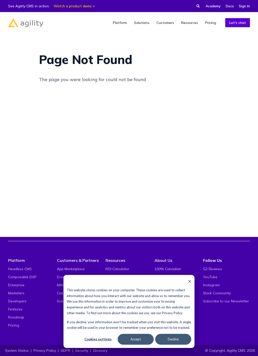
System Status (17, 350)
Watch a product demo (73, 6)
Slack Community (217, 293)
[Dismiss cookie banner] (189, 281)
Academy (213, 6)
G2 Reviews (212, 269)
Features (15, 309)
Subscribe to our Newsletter (226, 301)
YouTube (210, 277)
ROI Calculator (117, 269)
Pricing (13, 325)
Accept (136, 339)
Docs (230, 6)
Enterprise (16, 285)
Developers (17, 301)
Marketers (16, 293)
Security (81, 350)
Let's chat (237, 22)
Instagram (211, 285)
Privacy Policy (172, 313)
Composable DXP (22, 277)
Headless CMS (20, 269)
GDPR (65, 350)
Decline (173, 339)
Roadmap (16, 317)
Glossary (100, 350)
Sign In (244, 6)
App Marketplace (71, 269)
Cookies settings (98, 339)
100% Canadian (167, 269)
